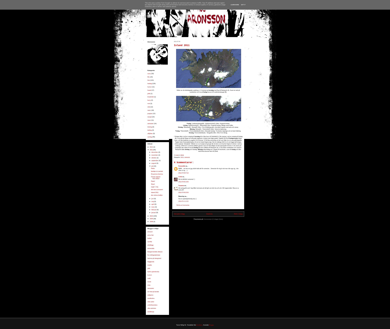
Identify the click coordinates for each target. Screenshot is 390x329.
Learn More (235, 4)
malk (149, 278)
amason (150, 232)
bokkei (149, 238)
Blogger (211, 325)
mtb (148, 107)
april (153, 204)
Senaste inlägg (179, 214)
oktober (154, 158)
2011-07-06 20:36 (183, 192)
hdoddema (199, 325)
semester (187, 157)
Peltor (153, 168)
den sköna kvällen (157, 195)
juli (152, 166)
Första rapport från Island (155, 177)
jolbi (148, 268)
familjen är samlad (157, 171)
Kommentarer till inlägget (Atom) (213, 219)
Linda (180, 176)
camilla (149, 241)
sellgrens (150, 295)
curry (149, 73)
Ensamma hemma (157, 174)
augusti (154, 163)
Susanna (181, 185)
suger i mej (154, 187)
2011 (151, 150)
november (154, 155)
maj (152, 201)
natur (149, 110)
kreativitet (150, 97)
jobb (148, 93)
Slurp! (153, 184)
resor (182, 157)
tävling (149, 130)
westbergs (150, 311)
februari (154, 209)
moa (148, 285)
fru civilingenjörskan (153, 255)
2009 (151, 219)
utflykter (150, 133)
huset (149, 90)
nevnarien (150, 288)
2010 (151, 216)
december (154, 152)
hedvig (149, 83)
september (155, 160)
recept (149, 117)
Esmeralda (181, 166)
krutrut (149, 275)
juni (152, 198)
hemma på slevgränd (154, 258)
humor (149, 87)
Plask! (153, 181)
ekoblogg (150, 245)
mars (153, 207)
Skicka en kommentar (182, 205)
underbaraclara (152, 305)
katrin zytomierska (153, 271)
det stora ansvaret (157, 189)
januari (153, 212)
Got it (243, 4)
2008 (151, 221)
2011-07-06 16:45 (183, 182)
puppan (149, 113)
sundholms (150, 298)
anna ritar (150, 235)
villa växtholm (151, 308)
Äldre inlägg (238, 214)
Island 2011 (154, 192)
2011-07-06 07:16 (183, 173)
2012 (151, 147)
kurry (149, 100)
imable (149, 265)
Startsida (209, 214)
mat (148, 103)
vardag (149, 137)
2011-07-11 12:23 (183, 201)
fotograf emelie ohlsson (154, 252)
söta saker (150, 301)
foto (148, 80)
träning (149, 127)
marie (149, 281)
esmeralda (150, 248)
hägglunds (150, 261)
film (148, 77)
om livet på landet (153, 291)
